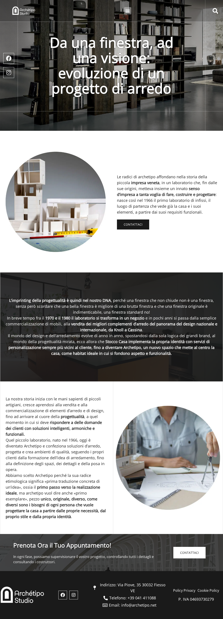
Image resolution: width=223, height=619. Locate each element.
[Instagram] (8, 72)
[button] (127, 10)
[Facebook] (8, 58)
